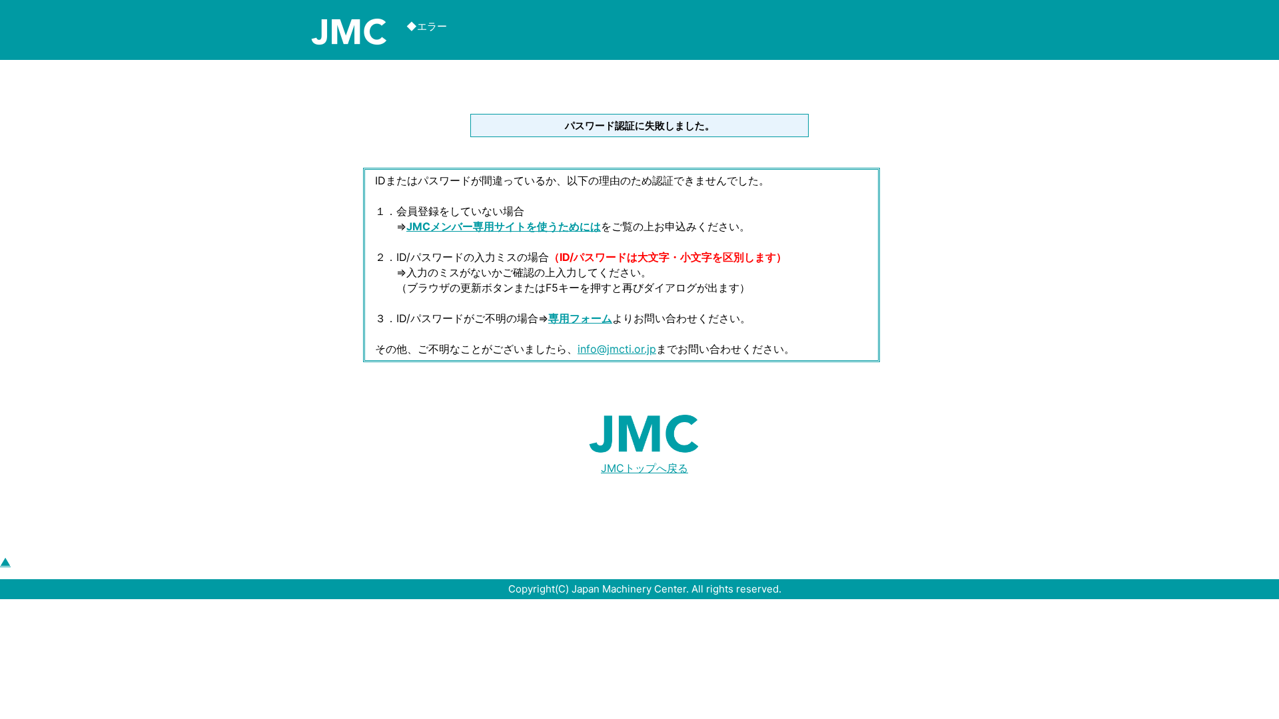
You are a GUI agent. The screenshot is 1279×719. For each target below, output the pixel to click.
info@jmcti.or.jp (617, 349)
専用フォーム (580, 318)
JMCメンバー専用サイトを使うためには (503, 226)
